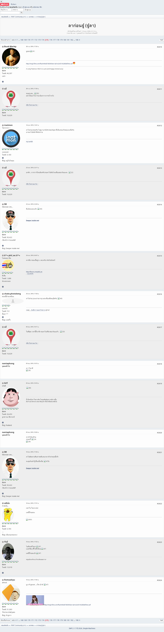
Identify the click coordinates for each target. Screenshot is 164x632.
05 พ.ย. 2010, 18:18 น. (32, 383)
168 (21, 40)
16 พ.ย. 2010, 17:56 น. (32, 580)
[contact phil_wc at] (3, 287)
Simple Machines (89, 628)
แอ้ (5, 88)
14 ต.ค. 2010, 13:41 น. (32, 125)
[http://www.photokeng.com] (3, 317)
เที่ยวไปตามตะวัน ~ (32, 105)
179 (61, 40)
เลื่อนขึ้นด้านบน (5, 620)
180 (64, 40)
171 (32, 40)
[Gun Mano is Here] (3, 573)
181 (68, 40)
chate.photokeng (12, 293)
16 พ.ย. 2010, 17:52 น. (32, 542)
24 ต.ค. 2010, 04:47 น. (32, 255)
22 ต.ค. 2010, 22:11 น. (32, 167)
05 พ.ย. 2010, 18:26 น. (32, 432)
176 (50, 40)
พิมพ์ (161, 40)
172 (35, 40)
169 (25, 40)
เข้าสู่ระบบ (25, 7)
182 (71, 40)
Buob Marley (10, 46)
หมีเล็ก (7, 503)
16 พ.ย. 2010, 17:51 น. (32, 503)
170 (28, 40)
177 (54, 40)
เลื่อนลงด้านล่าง (5, 40)
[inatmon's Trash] (3, 158)
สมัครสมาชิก (37, 7)
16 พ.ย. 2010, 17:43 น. (32, 452)
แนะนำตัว (30, 274)
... (19, 40)
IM (5, 204)
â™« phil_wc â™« (12, 255)
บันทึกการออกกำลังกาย (38, 310)
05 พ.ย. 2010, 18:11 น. (32, 327)
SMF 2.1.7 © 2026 (75, 628)
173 (39, 40)
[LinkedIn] (3, 82)
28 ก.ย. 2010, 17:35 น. (32, 46)
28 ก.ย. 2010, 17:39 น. (32, 88)
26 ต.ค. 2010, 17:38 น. (32, 294)
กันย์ (6, 541)
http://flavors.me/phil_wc (34, 272)
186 (77, 40)
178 (57, 40)
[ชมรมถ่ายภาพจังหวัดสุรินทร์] (3, 246)
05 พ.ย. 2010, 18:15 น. (32, 363)
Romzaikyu (9, 579)
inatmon (8, 125)
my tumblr (29, 141)
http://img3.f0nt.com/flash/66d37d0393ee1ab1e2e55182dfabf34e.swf (49, 64)
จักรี (6, 383)
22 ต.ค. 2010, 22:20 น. (32, 204)
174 (42, 40)
